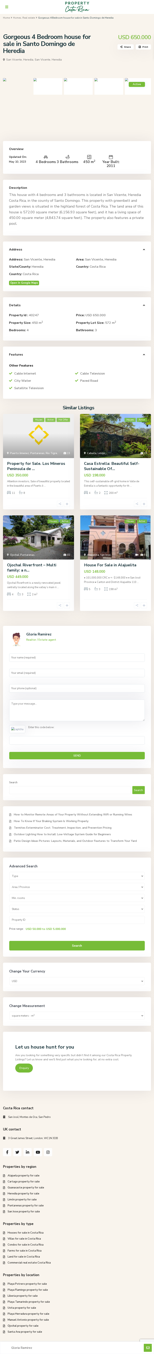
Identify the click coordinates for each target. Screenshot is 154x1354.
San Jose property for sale (24, 1211)
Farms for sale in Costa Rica (25, 1251)
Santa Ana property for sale (25, 1332)
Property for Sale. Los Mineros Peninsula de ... (36, 466)
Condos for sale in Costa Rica (26, 1245)
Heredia (38, 266)
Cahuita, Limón (96, 453)
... (45, 486)
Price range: (16, 929)
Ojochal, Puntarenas (22, 555)
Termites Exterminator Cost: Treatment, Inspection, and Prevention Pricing (62, 828)
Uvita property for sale (22, 1308)
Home (6, 17)
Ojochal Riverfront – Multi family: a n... (31, 567)
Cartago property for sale (24, 1181)
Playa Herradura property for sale (28, 1314)
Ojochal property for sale (23, 1326)
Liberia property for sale (23, 1296)
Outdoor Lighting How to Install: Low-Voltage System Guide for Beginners (62, 834)
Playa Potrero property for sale (27, 1284)
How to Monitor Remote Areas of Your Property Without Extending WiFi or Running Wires (73, 814)
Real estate (28, 17)
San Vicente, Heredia (48, 60)
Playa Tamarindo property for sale (29, 1302)
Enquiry (24, 1068)
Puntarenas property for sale (26, 1205)
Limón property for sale (22, 1199)
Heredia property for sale (23, 1193)
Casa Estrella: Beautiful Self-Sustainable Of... (111, 466)
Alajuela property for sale (24, 1175)
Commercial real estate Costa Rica (29, 1263)
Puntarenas (37, 453)
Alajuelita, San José (99, 555)
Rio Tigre (51, 453)
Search (13, 782)
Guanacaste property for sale (26, 1187)
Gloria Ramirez (39, 634)
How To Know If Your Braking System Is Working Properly (51, 821)
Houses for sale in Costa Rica (26, 1233)
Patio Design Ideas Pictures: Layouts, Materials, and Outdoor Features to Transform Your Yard (75, 841)
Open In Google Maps (24, 283)
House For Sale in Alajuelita (110, 565)
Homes (17, 17)
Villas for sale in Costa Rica (24, 1239)
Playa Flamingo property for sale (28, 1290)
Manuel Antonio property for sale (28, 1320)
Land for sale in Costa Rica (24, 1257)
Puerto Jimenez (19, 453)
